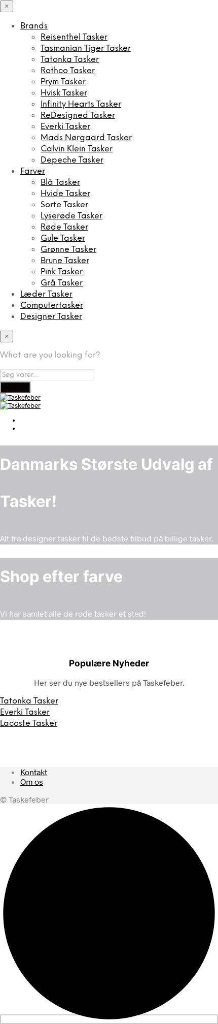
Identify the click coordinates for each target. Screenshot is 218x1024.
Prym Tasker (63, 82)
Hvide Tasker (65, 193)
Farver (32, 171)
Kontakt (33, 772)
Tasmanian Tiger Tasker (86, 48)
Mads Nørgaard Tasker (86, 138)
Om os (31, 781)
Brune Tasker (65, 261)
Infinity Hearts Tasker (81, 104)
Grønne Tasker (68, 249)
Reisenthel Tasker (74, 37)
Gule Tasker (63, 238)
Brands (34, 26)
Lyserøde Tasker (71, 216)
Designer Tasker (51, 316)
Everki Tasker (65, 126)
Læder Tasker (46, 294)
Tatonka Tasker (70, 59)
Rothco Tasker (68, 71)
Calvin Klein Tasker (77, 149)
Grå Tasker (62, 283)
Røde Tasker (64, 227)
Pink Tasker (62, 272)
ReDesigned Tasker (78, 115)
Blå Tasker (60, 182)
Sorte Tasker (64, 205)
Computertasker (51, 305)
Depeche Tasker (72, 160)
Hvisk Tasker (64, 93)
